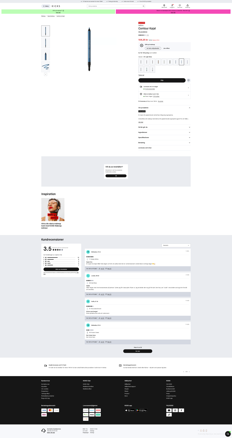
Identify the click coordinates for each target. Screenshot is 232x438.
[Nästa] (45, 74)
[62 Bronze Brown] (152, 61)
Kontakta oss (45, 384)
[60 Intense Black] (140, 61)
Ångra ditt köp (45, 398)
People (127, 389)
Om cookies (44, 389)
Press (168, 393)
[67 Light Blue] (181, 61)
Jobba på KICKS (170, 391)
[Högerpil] (230, 11)
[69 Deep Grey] (140, 69)
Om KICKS (169, 384)
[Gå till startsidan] (56, 6)
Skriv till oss (51, 432)
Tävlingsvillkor (45, 393)
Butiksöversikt (170, 389)
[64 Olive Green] (164, 61)
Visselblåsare (170, 386)
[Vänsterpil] (183, 371)
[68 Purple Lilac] (187, 61)
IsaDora (140, 25)
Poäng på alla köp (113, 1)
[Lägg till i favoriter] (188, 80)
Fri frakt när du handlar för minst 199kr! (93, 1)
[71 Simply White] (152, 69)
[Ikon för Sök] (143, 6)
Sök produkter (93, 6)
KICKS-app (169, 398)
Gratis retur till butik (129, 1)
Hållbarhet (128, 384)
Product (127, 393)
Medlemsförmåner (88, 386)
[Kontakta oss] (228, 434)
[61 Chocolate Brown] (146, 61)
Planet (126, 391)
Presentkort (44, 391)
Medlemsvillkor (87, 389)
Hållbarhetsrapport (130, 386)
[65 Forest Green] (169, 61)
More (126, 396)
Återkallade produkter (47, 396)
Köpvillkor (44, 386)
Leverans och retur (145, 148)
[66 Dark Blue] (175, 61)
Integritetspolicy (171, 396)
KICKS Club (86, 384)
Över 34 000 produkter (145, 1)
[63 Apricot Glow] (158, 61)
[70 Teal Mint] (146, 69)
